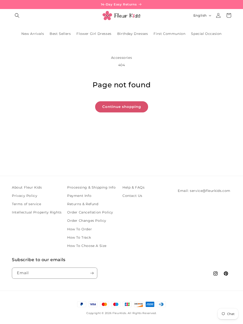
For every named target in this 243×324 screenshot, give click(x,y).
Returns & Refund (82, 204)
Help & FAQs (133, 187)
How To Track (79, 237)
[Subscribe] (92, 273)
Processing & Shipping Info (91, 187)
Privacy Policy (24, 196)
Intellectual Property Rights (37, 212)
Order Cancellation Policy (90, 212)
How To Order (79, 229)
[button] (17, 15)
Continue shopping (121, 106)
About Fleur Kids (27, 187)
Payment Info (79, 196)
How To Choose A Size (87, 246)
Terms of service (26, 204)
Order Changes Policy (86, 220)
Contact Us (132, 196)
